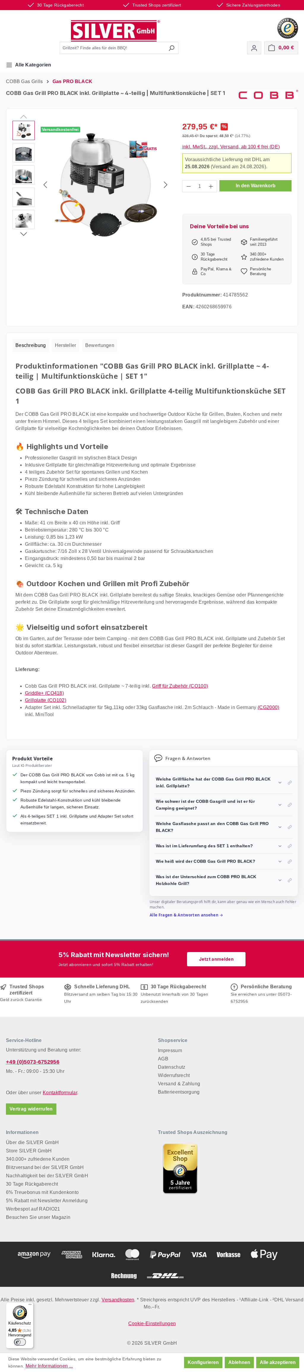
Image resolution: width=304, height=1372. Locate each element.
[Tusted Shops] (287, 27)
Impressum (170, 1050)
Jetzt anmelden (216, 959)
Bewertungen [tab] (100, 345)
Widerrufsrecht (174, 1075)
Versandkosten (118, 1299)
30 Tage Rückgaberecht (32, 1184)
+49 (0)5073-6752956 (32, 1062)
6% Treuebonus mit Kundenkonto (42, 1192)
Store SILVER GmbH (29, 1150)
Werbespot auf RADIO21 (33, 1208)
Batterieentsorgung (179, 1092)
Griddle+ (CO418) (44, 693)
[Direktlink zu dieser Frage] (289, 782)
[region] (91, 184)
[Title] (180, 1168)
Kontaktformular (60, 1092)
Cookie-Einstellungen (152, 1323)
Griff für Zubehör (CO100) (180, 686)
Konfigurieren (203, 1362)
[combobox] (112, 48)
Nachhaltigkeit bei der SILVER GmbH (47, 1175)
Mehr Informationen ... (49, 1365)
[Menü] (30, 1305)
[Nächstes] (165, 184)
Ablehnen (239, 1362)
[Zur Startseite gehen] (115, 31)
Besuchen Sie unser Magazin (38, 1217)
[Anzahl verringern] (188, 186)
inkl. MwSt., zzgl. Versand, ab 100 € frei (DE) (231, 146)
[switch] (20, 1342)
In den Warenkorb (256, 185)
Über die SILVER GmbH (32, 1142)
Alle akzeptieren (278, 1362)
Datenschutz (172, 1067)
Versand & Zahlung (179, 1083)
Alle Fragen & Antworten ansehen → (186, 915)
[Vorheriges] (45, 184)
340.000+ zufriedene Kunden (37, 1159)
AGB (163, 1058)
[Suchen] (171, 48)
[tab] (30, 345)
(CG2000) (268, 707)
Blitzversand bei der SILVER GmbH (45, 1167)
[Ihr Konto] (254, 48)
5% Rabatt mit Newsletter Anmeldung (47, 1200)
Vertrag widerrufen (31, 1108)
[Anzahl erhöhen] (211, 186)
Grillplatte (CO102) (45, 700)
